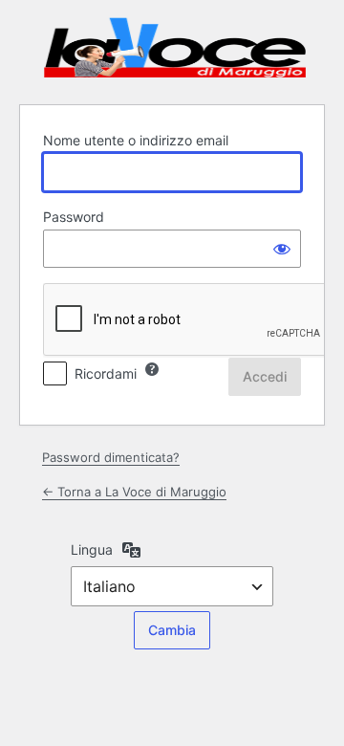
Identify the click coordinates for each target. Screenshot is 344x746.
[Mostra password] (282, 249)
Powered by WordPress (175, 49)
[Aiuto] (151, 369)
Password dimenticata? (111, 457)
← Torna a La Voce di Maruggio (134, 491)
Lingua (92, 549)
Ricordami (106, 373)
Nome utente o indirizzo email (135, 140)
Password (73, 216)
